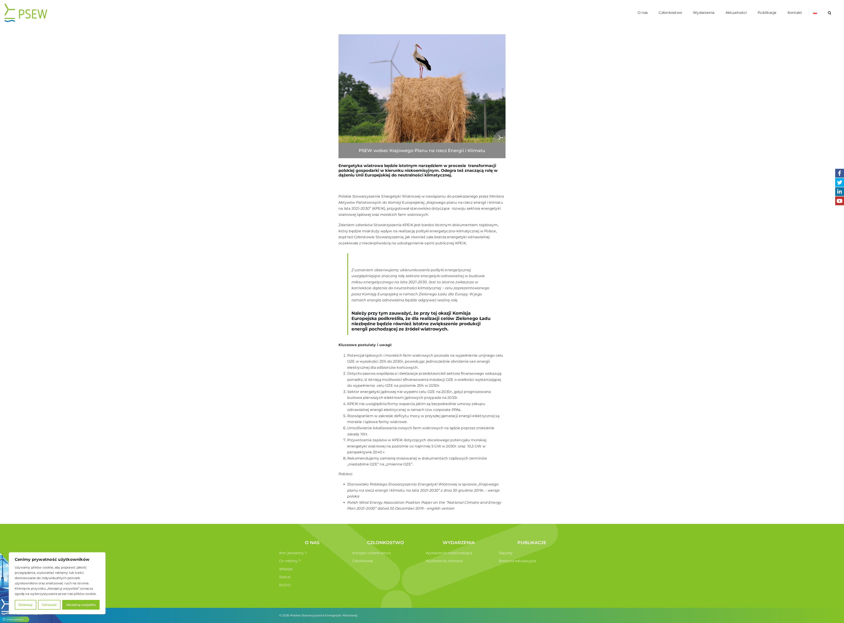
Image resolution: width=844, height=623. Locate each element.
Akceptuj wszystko (81, 605)
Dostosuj (25, 605)
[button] (829, 12)
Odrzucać (49, 605)
